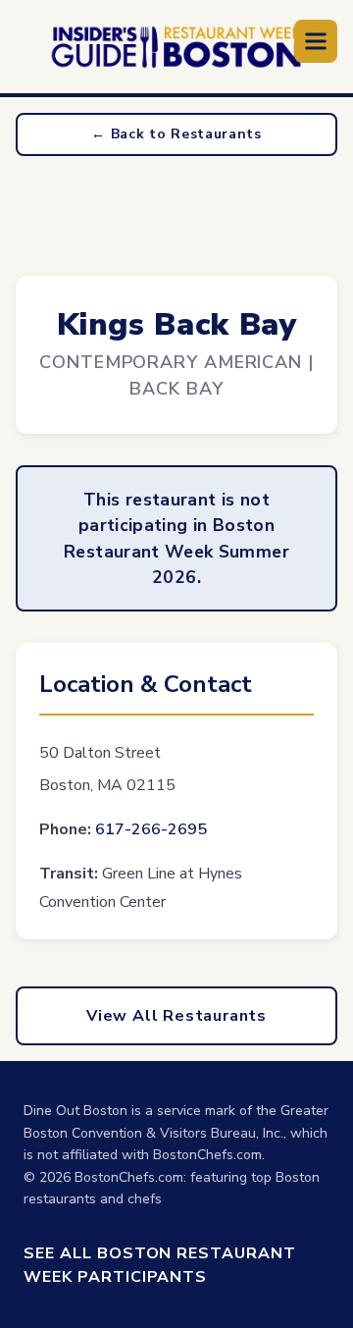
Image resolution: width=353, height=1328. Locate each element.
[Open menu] (315, 41)
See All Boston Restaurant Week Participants (160, 1265)
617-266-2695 (151, 829)
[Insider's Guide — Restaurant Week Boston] (176, 47)
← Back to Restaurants (176, 134)
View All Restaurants (176, 1016)
